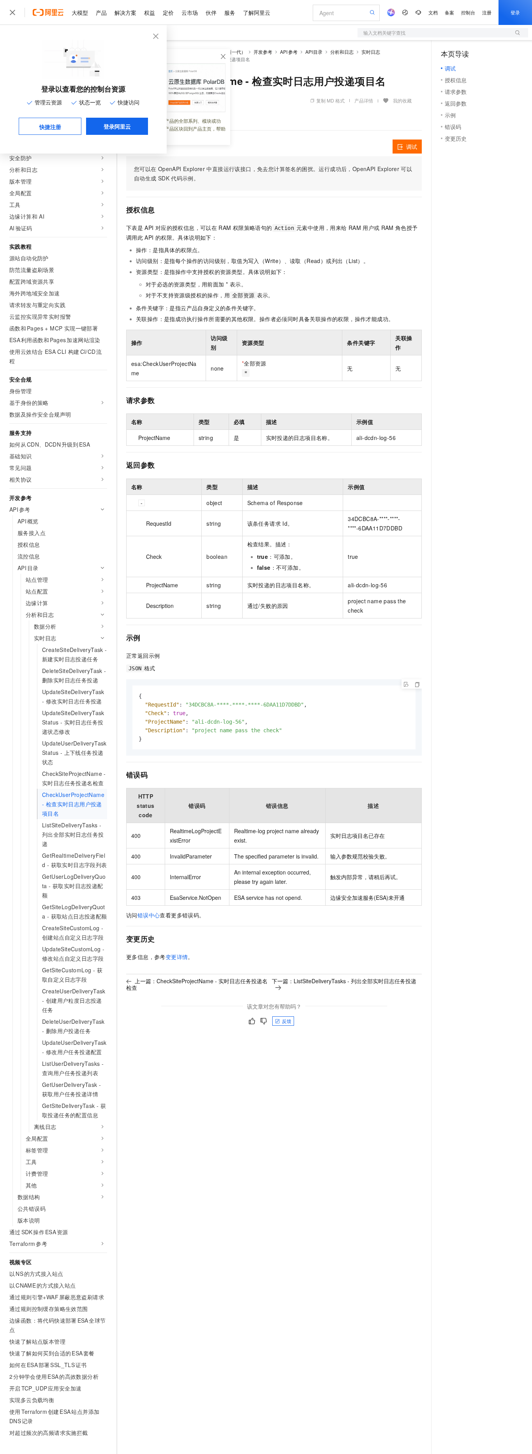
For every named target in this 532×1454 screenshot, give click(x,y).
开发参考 (263, 51)
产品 (101, 12)
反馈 (286, 1021)
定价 (168, 12)
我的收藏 (402, 100)
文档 (433, 12)
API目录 (314, 51)
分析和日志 (342, 51)
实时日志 (370, 51)
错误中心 (148, 915)
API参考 (289, 51)
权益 (149, 12)
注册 (486, 12)
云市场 (189, 12)
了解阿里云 (256, 12)
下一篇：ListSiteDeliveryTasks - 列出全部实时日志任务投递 (344, 981)
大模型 (80, 12)
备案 (449, 12)
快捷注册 (50, 127)
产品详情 (363, 100)
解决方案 (125, 12)
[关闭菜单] (12, 12)
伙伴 (211, 12)
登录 (515, 12)
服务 (229, 12)
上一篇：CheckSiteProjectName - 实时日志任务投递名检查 (197, 984)
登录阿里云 (117, 126)
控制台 (468, 12)
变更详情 (177, 957)
